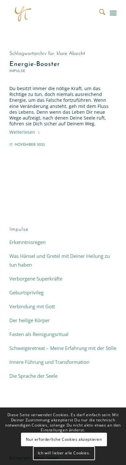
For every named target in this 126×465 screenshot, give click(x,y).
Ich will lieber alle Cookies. (64, 453)
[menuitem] (99, 13)
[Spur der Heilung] (52, 13)
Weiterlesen (22, 132)
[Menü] (113, 13)
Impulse (17, 71)
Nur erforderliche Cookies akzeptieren (64, 439)
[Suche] (99, 13)
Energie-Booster (34, 64)
